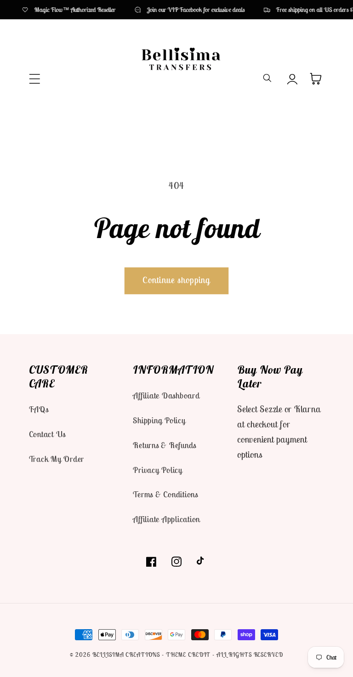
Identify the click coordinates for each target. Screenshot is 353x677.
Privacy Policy (157, 470)
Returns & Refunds (164, 445)
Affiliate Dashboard (166, 395)
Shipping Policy (159, 420)
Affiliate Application (166, 519)
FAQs (39, 409)
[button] (34, 78)
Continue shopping (176, 279)
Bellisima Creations (126, 655)
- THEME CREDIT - (189, 655)
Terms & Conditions (165, 494)
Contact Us (47, 434)
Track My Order (57, 459)
